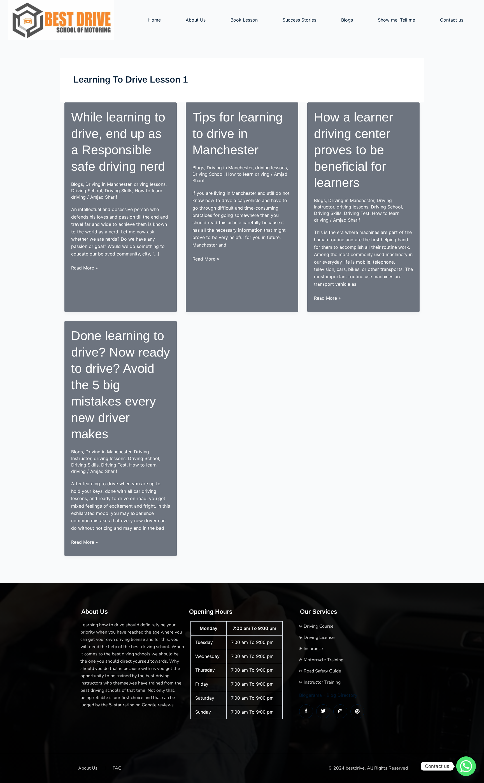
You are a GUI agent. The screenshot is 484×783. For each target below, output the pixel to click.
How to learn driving (247, 174)
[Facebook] (306, 711)
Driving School (86, 190)
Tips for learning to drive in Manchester (237, 133)
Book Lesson (244, 20)
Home (154, 20)
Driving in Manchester (108, 184)
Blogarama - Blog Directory (328, 695)
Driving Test (356, 213)
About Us (196, 20)
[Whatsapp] (466, 766)
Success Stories (299, 20)
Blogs (347, 20)
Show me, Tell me (396, 20)
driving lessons (150, 184)
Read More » (84, 268)
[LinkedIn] (340, 711)
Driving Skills (118, 190)
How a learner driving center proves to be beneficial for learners (353, 150)
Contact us (451, 20)
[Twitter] (323, 711)
